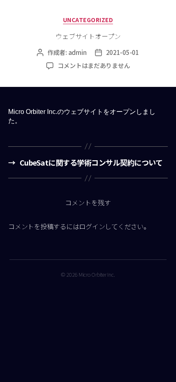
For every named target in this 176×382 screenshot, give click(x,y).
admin (77, 52)
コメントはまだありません (94, 65)
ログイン (92, 226)
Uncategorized (88, 20)
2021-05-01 (122, 52)
